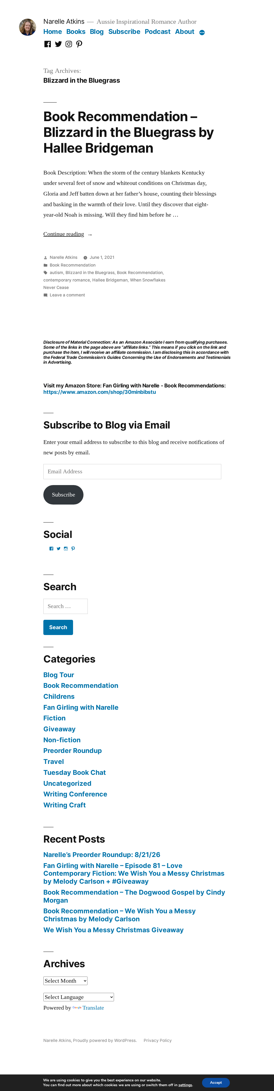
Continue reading (68, 234)
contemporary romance (66, 280)
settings (185, 1085)
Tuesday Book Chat (74, 772)
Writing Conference (75, 794)
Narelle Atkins (63, 21)
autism (56, 272)
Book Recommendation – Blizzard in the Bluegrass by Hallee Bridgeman (128, 132)
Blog (97, 31)
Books (76, 31)
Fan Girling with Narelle (81, 707)
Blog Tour (58, 675)
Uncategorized (67, 783)
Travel (53, 761)
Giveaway (59, 729)
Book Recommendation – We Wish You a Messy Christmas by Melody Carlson (119, 915)
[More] (202, 32)
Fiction (54, 718)
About (185, 31)
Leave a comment (67, 294)
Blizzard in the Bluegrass (90, 272)
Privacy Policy (158, 1040)
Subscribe (124, 31)
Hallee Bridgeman (110, 280)
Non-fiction (62, 740)
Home (52, 31)
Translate (93, 1007)
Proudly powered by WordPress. (105, 1040)
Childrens (59, 696)
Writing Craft (64, 805)
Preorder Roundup (72, 751)
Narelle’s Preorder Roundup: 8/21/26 (101, 855)
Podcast (158, 31)
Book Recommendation (73, 265)
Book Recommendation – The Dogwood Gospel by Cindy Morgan (134, 896)
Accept (216, 1082)
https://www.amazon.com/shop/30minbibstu (99, 392)
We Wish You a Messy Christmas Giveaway (113, 930)
